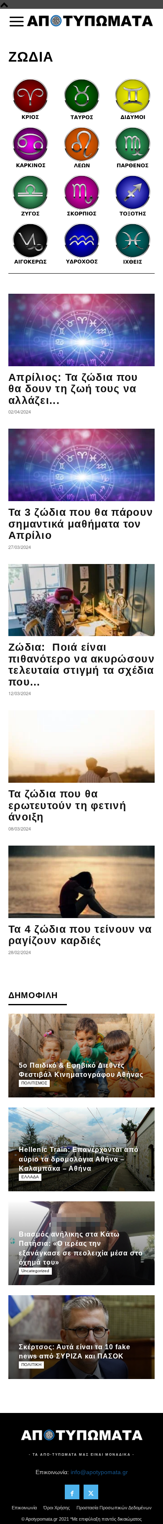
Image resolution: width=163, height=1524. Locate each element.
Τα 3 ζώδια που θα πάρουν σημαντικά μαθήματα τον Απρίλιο (80, 523)
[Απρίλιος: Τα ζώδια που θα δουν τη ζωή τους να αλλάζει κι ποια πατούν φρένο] (81, 330)
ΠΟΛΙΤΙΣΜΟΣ (34, 1083)
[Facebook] (72, 1492)
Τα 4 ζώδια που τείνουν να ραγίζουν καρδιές (80, 935)
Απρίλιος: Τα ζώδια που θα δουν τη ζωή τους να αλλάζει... (73, 388)
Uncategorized (35, 1270)
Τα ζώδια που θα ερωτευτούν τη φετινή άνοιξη (67, 805)
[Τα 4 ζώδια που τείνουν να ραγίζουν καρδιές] (81, 882)
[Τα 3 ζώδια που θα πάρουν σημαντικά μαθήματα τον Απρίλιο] (81, 465)
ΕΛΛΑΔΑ (30, 1177)
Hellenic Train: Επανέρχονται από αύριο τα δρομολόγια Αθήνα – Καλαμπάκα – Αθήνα (79, 1159)
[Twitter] (91, 1492)
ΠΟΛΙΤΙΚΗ (31, 1364)
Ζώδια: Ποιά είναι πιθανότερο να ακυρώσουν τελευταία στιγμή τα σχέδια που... (81, 664)
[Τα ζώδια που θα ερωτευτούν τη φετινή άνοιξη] (81, 746)
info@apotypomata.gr (99, 1472)
